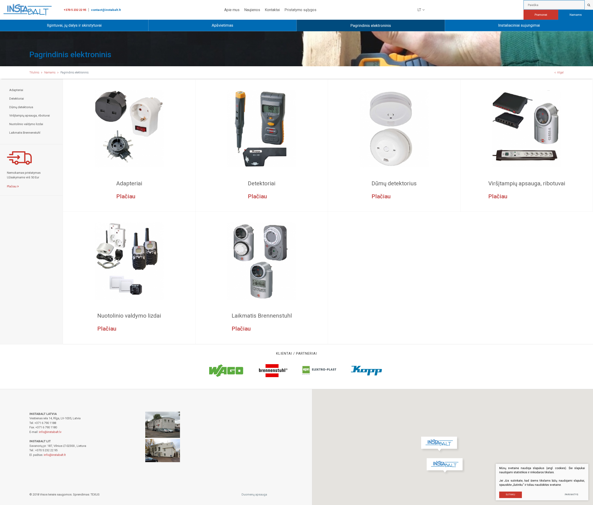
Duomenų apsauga (254, 494)
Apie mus (232, 10)
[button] (445, 466)
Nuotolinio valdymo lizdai (26, 124)
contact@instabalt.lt (106, 10)
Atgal (560, 72)
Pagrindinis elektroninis (370, 25)
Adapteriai (16, 90)
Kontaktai (272, 10)
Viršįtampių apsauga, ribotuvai (29, 115)
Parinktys (571, 494)
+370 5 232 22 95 (75, 10)
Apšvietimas (222, 25)
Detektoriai (16, 98)
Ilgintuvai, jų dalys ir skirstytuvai (74, 25)
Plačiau (12, 186)
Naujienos (252, 10)
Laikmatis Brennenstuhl (24, 132)
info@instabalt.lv (50, 432)
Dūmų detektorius (21, 107)
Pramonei (541, 14)
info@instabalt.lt (55, 455)
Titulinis (34, 72)
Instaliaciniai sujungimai (519, 25)
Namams (576, 14)
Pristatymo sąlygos (300, 10)
